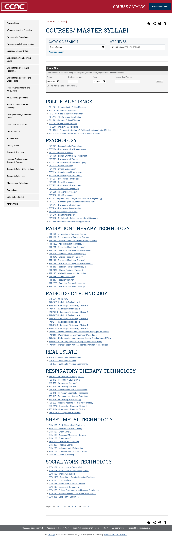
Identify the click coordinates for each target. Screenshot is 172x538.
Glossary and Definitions (17, 183)
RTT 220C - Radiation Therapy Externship (67, 283)
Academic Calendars (16, 176)
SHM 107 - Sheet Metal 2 (60, 432)
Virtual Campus (13, 131)
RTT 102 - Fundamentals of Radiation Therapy (69, 237)
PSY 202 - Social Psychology (62, 182)
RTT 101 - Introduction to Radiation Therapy (68, 234)
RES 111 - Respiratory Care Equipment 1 (66, 376)
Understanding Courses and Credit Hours (19, 79)
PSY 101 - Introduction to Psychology (65, 146)
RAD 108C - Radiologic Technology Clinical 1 (68, 305)
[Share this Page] (154, 23)
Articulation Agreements (17, 98)
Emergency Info (118, 528)
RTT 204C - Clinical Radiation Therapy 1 (66, 257)
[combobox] (137, 47)
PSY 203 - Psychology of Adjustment (65, 185)
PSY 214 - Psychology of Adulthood (64, 205)
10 (76, 506)
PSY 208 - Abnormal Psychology (63, 192)
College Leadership (15, 197)
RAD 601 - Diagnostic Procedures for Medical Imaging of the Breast (79, 332)
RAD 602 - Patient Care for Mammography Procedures (73, 335)
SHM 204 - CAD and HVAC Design (64, 441)
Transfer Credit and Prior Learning (17, 106)
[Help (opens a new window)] (165, 23)
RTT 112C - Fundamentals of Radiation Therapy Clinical (73, 240)
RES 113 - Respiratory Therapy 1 (63, 383)
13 (88, 506)
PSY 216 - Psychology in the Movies (65, 208)
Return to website (159, 6)
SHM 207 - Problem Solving (61, 445)
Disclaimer (51, 528)
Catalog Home (13, 23)
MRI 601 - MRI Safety (58, 299)
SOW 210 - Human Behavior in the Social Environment (72, 493)
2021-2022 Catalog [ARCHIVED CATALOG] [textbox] (125, 47)
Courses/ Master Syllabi (17, 51)
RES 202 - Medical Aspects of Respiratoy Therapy (71, 403)
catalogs (51, 534)
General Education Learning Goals (19, 59)
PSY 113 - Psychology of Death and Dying (67, 162)
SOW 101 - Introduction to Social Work (65, 467)
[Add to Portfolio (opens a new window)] (149, 23)
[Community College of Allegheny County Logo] (13, 7)
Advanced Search (56, 52)
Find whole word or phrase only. (63, 86)
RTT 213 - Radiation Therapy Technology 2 (67, 267)
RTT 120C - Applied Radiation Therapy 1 (66, 244)
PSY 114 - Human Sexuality (61, 166)
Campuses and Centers (17, 124)
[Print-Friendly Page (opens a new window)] (160, 23)
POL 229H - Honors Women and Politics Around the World (74, 133)
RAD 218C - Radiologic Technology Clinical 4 (68, 325)
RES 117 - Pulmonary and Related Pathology (68, 396)
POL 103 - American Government (63, 110)
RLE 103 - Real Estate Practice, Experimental (68, 364)
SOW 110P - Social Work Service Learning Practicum (72, 477)
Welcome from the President (19, 30)
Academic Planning (15, 152)
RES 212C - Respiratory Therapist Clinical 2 (68, 409)
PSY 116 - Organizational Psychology (65, 172)
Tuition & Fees (13, 138)
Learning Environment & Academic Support (17, 160)
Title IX (105, 528)
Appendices (12, 190)
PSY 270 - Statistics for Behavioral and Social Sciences (73, 218)
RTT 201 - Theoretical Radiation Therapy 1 (67, 247)
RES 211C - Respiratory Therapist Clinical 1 (68, 406)
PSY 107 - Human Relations (61, 152)
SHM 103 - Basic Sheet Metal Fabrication (67, 425)
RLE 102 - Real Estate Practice (62, 361)
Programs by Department (18, 37)
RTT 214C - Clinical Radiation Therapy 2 (66, 270)
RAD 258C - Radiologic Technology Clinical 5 (68, 328)
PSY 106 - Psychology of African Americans (68, 149)
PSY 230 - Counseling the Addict (63, 211)
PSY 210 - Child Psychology (61, 195)
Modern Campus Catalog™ (115, 534)
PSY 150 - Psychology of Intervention (65, 175)
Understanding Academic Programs (18, 69)
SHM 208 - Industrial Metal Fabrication (66, 448)
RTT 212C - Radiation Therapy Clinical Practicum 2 (71, 263)
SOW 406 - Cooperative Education (64, 497)
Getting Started (13, 145)
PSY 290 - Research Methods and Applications (69, 221)
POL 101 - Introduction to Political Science (67, 107)
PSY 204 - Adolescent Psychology (64, 188)
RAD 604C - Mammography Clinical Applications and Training (75, 341)
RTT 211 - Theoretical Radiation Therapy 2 (67, 260)
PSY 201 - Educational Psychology (64, 179)
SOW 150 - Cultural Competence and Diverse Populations (74, 490)
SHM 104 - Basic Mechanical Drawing (65, 428)
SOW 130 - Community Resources (64, 487)
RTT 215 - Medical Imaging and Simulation (67, 273)
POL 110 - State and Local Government (66, 114)
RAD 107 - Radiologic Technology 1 (64, 302)
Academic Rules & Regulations (20, 169)
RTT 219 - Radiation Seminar (61, 280)
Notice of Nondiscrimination (139, 528)
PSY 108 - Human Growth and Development (68, 156)
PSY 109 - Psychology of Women (63, 159)
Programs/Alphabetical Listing (20, 44)
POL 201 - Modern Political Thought (64, 120)
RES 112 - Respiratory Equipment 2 (64, 380)
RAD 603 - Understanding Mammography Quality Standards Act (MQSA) (80, 338)
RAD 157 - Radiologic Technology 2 (64, 309)
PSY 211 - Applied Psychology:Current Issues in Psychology (75, 198)
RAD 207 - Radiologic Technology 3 (64, 315)
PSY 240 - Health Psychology (62, 215)
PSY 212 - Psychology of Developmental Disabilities (72, 202)
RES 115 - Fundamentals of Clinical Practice (68, 389)
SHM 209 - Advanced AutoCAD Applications (68, 451)
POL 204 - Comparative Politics (63, 123)
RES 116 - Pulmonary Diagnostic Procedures (68, 393)
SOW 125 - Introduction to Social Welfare (67, 484)
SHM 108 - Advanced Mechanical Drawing (67, 435)
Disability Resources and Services (86, 528)
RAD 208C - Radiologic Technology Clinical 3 (68, 318)
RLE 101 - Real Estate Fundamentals (65, 357)
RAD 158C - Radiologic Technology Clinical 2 (68, 312)
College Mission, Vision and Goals (19, 116)
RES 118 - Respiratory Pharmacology (65, 399)
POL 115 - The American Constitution (65, 117)
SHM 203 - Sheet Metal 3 (60, 438)
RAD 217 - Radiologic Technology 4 (64, 322)
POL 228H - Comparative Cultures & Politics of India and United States (80, 130)
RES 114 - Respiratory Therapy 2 (63, 386)
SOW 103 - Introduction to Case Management (69, 470)
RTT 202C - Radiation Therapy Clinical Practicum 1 (71, 250)
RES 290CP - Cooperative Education (64, 412)
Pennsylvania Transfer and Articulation (18, 89)
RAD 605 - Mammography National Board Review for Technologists (78, 345)
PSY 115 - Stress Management (62, 169)
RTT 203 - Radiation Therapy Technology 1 (67, 253)
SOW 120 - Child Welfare (60, 480)
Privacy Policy (63, 528)
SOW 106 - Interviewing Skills (62, 474)
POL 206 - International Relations (63, 127)
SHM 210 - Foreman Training (61, 455)
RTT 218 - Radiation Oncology (62, 276)
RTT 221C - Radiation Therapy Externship (67, 286)
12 (84, 506)
